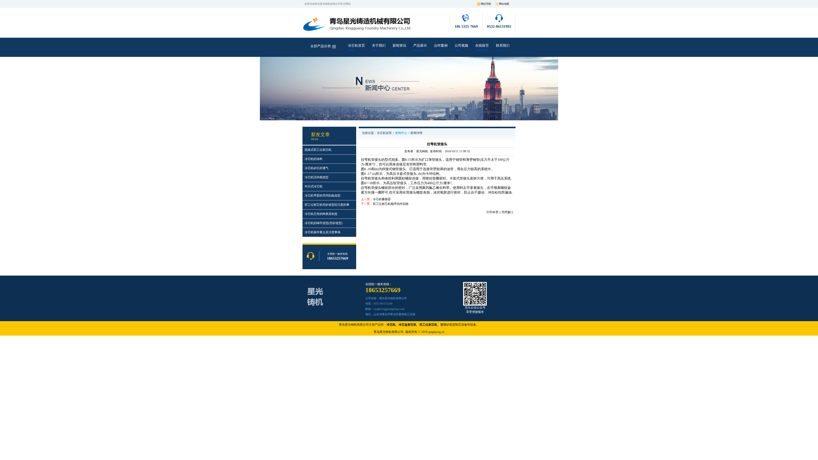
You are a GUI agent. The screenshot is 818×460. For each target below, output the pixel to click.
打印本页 (492, 212)
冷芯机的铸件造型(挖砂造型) (324, 223)
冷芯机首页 (384, 133)
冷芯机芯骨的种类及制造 (321, 214)
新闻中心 (401, 133)
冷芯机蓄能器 (382, 199)
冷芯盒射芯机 (407, 324)
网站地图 (504, 3)
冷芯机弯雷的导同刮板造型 (322, 195)
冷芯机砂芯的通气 (316, 168)
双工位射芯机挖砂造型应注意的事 (327, 204)
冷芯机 (391, 324)
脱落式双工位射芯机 (318, 149)
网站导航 (486, 3)
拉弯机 (366, 178)
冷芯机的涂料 (314, 159)
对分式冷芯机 (314, 186)
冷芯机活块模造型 (316, 177)
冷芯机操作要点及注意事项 (322, 232)
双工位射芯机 (428, 324)
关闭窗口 (507, 212)
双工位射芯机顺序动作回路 (391, 204)
